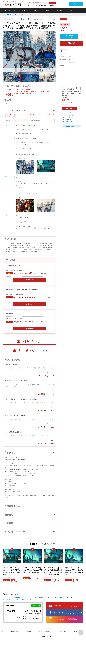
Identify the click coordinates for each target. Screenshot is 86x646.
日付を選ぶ (29, 279)
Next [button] (57, 77)
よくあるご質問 (33, 5)
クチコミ (59, 10)
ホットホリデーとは (10, 10)
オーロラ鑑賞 (58, 597)
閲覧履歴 (52, 5)
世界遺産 (71, 10)
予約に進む (71, 43)
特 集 (23, 10)
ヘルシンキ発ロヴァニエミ (36, 19)
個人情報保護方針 (15, 631)
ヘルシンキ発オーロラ (26, 599)
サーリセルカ (6, 599)
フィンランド (15, 14)
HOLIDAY (13, 5)
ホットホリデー (6, 14)
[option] (29, 51)
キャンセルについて (44, 631)
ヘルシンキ (31, 14)
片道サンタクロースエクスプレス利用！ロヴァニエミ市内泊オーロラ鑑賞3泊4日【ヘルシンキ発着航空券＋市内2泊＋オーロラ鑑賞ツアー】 (74, 571)
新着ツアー (47, 10)
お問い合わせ (31, 341)
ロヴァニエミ (23, 14)
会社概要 (76, 631)
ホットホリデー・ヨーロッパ (75, 65)
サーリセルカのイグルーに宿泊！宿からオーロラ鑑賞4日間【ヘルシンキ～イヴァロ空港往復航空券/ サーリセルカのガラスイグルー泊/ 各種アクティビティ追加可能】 (53, 571)
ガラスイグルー (69, 597)
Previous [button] (1, 77)
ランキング (34, 10)
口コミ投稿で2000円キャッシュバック (69, 36)
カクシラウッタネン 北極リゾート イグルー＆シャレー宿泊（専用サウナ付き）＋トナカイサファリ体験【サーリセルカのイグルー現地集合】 (12, 571)
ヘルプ (1, 631)
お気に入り (43, 5)
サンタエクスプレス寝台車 (50, 19)
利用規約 (29, 631)
